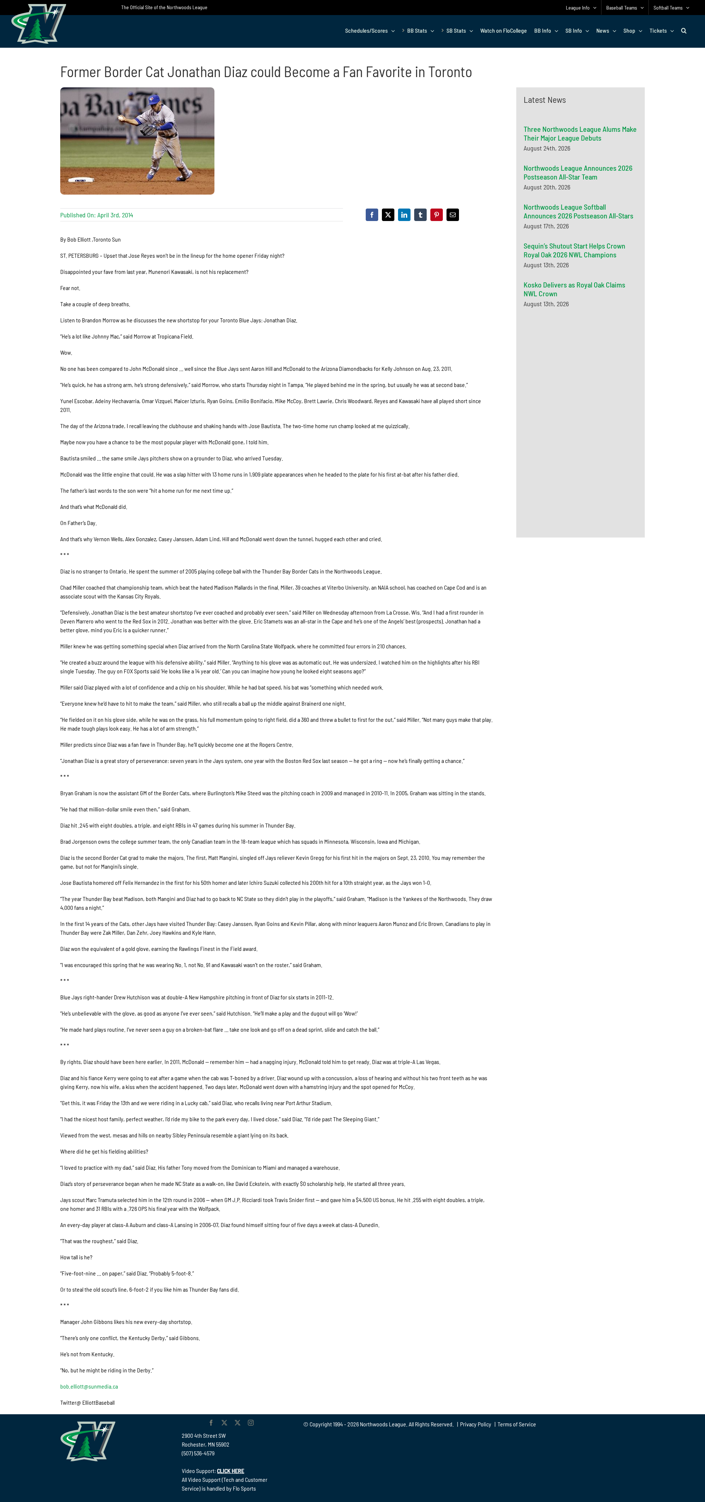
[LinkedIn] (404, 215)
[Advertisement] (579, 385)
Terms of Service (517, 1423)
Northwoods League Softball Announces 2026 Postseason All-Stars (578, 211)
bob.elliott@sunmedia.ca (89, 1386)
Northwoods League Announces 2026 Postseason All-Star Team (578, 172)
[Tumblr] (420, 215)
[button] (684, 30)
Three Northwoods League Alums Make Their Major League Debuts (580, 133)
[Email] (453, 215)
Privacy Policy (475, 1423)
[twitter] (224, 1423)
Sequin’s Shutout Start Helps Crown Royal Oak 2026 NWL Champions (574, 250)
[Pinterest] (437, 215)
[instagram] (251, 1423)
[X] (388, 215)
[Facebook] (372, 215)
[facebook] (211, 1423)
